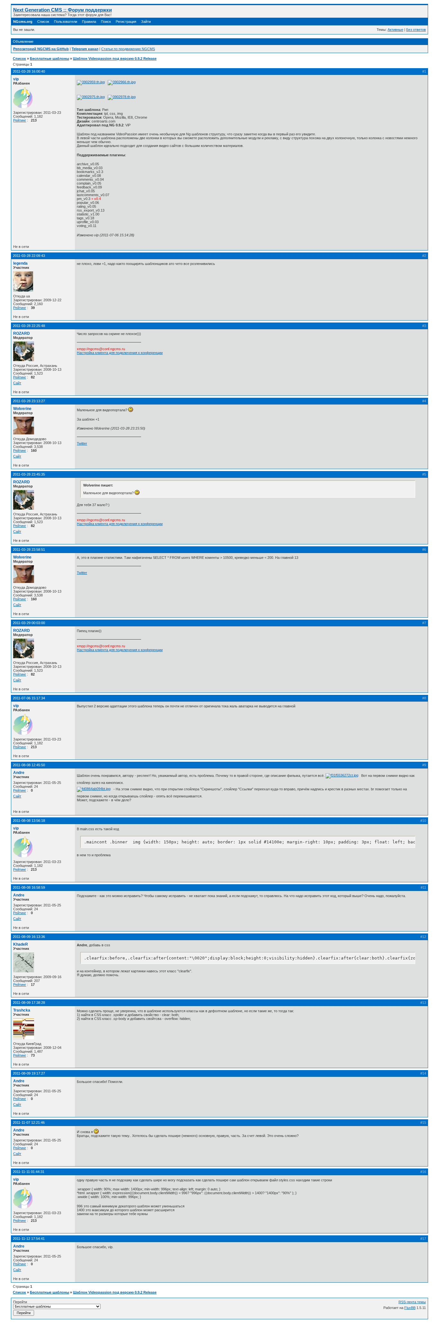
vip (16, 79)
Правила (89, 21)
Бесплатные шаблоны (49, 58)
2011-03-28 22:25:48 (29, 326)
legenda (20, 263)
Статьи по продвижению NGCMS (128, 49)
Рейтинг (19, 120)
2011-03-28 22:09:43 (29, 256)
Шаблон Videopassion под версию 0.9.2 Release (115, 58)
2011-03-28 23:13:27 (29, 401)
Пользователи (65, 21)
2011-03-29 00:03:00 (29, 623)
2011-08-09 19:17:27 (29, 1073)
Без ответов (416, 30)
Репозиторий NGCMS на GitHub (41, 49)
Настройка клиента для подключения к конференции (120, 353)
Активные (395, 30)
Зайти (146, 21)
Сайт (17, 383)
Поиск (106, 21)
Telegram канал (85, 49)
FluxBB (410, 1308)
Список (43, 21)
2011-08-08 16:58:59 (29, 887)
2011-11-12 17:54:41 (29, 1239)
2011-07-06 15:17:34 (29, 698)
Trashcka (21, 1010)
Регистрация (126, 21)
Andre (18, 772)
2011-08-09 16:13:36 (29, 937)
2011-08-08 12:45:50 (29, 765)
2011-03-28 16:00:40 (29, 71)
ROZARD (21, 333)
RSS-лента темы (412, 1302)
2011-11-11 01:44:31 (28, 1172)
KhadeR (20, 944)
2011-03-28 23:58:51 (29, 549)
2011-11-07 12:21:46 (29, 1122)
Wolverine (22, 408)
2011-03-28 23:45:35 (29, 474)
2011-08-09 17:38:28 (29, 1002)
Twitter (82, 443)
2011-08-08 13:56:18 (29, 821)
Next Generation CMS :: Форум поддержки (62, 10)
